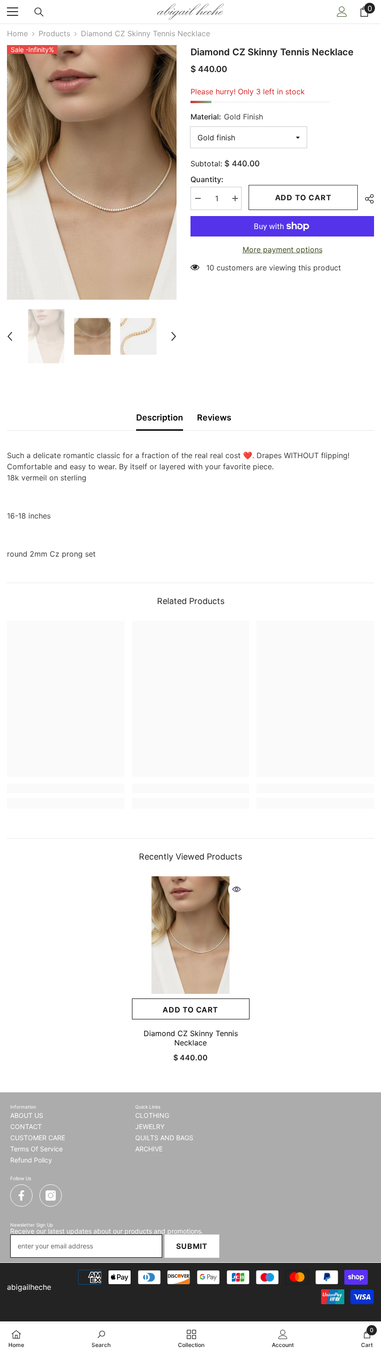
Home (17, 33)
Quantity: (206, 179)
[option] (92, 172)
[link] (66, 788)
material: (226, 116)
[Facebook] (21, 1195)
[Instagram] (50, 1195)
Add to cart (305, 197)
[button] (10, 336)
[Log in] (342, 12)
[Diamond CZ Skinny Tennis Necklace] (191, 935)
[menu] (12, 11)
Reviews (214, 417)
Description (159, 417)
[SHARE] (366, 199)
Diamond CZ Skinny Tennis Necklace (191, 1038)
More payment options (282, 249)
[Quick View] (236, 889)
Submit (192, 1246)
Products (54, 33)
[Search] (39, 12)
